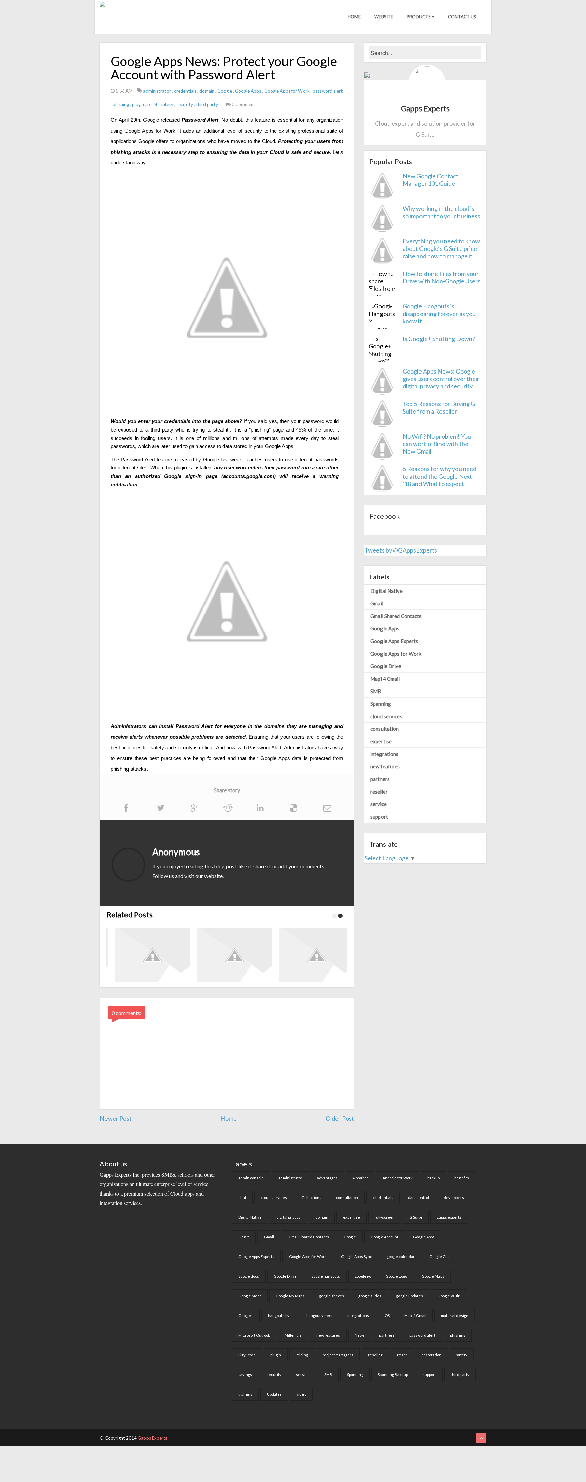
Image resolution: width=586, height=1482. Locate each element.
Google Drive (385, 666)
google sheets (331, 1296)
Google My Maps (290, 1296)
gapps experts (449, 1217)
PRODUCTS (419, 16)
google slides (370, 1296)
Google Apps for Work (287, 91)
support (379, 817)
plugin (138, 104)
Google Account (384, 1237)
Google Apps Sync (356, 1256)
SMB (375, 691)
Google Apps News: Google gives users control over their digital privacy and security (441, 378)
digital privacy (288, 1217)
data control (418, 1197)
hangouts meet (319, 1315)
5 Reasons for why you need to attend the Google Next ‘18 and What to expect (439, 476)
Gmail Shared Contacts (396, 616)
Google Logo (396, 1276)
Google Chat (440, 1256)
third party (207, 104)
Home (354, 16)
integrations (384, 754)
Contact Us (462, 16)
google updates (409, 1296)
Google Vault (448, 1296)
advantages (327, 1178)
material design (454, 1315)
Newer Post (116, 1118)
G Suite (415, 1217)
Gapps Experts (152, 1438)
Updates (274, 1394)
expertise (381, 741)
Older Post (340, 1118)
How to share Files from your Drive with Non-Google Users (442, 277)
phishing (121, 104)
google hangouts (325, 1276)
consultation (384, 729)
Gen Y (243, 1237)
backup (433, 1178)
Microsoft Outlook (254, 1335)
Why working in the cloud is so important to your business (441, 212)
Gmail (376, 603)
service (378, 804)
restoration (432, 1355)
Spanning (380, 704)
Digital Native (386, 591)
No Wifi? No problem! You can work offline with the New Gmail (437, 444)
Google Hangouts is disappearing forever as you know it (439, 313)
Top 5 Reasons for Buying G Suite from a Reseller (439, 407)
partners (380, 779)
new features (385, 766)
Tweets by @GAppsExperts (400, 550)
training (245, 1394)
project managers (338, 1355)
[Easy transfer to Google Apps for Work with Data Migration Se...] (313, 955)
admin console (251, 1178)
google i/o (363, 1276)
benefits (461, 1178)
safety (167, 104)
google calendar (401, 1256)
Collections (311, 1197)
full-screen (385, 1217)
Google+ (245, 1315)
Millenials (293, 1335)
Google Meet (249, 1296)
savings (245, 1374)
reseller (379, 791)
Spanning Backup (393, 1374)
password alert (328, 91)
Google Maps (433, 1276)
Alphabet (360, 1178)
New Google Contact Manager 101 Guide (430, 179)
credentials (185, 91)
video (301, 1394)
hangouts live (280, 1315)
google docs (248, 1276)
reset (153, 104)
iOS (387, 1315)
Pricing (302, 1355)
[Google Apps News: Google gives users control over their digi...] (149, 955)
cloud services (386, 716)
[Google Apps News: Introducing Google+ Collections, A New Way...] (231, 955)
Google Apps (248, 91)
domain (207, 91)
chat (242, 1197)
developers (454, 1197)
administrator (157, 91)
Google (225, 91)
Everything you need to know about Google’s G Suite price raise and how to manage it (441, 248)
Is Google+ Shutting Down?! (440, 338)
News (360, 1335)
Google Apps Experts (394, 641)
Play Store (247, 1355)
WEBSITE (383, 16)
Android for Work (398, 1178)
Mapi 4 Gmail (385, 679)
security (185, 104)
